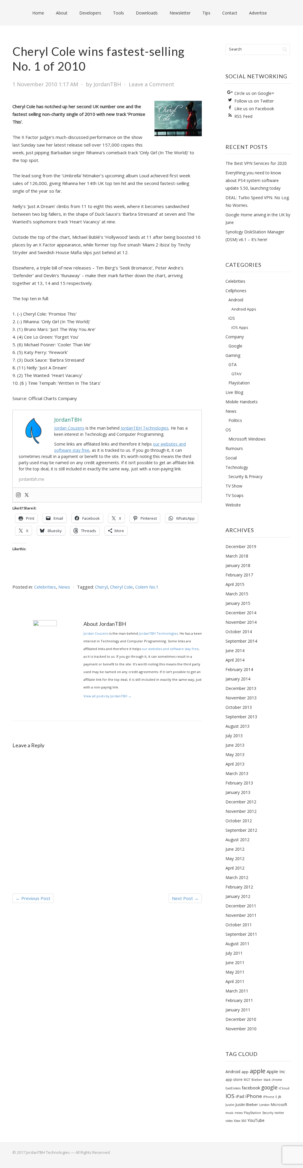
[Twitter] (26, 495)
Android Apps (243, 309)
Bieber (257, 1079)
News (64, 587)
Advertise (258, 13)
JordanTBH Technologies (145, 428)
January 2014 (237, 679)
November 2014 (241, 622)
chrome (277, 1080)
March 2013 (236, 773)
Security (267, 1113)
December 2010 (240, 1019)
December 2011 (240, 906)
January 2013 (237, 792)
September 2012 (241, 830)
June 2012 (234, 849)
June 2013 (234, 745)
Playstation (239, 383)
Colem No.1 (147, 587)
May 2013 (234, 754)
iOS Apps (239, 327)
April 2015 (234, 584)
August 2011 (237, 943)
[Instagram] (18, 495)
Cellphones (235, 290)
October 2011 (238, 924)
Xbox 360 (240, 1121)
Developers (90, 13)
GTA (232, 364)
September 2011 (241, 934)
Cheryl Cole (121, 587)
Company (234, 336)
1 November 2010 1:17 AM (45, 84)
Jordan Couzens (69, 428)
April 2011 (234, 981)
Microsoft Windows (247, 439)
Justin (229, 1104)
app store (234, 1079)
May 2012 (234, 858)
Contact (229, 13)
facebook (251, 1088)
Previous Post (33, 898)
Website (233, 505)
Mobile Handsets (241, 402)
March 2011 (236, 991)
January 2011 (237, 1010)
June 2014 (234, 650)
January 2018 (237, 565)
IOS (230, 1096)
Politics (235, 420)
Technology (236, 467)
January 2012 (237, 896)
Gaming (232, 355)
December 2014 (240, 612)
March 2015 (236, 594)
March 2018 (236, 556)
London (264, 1105)
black (267, 1080)
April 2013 (234, 764)
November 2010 (241, 1028)
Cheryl (101, 587)
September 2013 (241, 716)
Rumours (234, 448)
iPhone (253, 1096)
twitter (279, 1113)
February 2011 (239, 1000)
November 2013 (241, 698)
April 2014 (234, 660)
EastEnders (233, 1088)
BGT (247, 1079)
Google (235, 346)
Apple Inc (276, 1071)
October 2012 (238, 820)
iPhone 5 (270, 1096)
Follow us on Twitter (254, 101)
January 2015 (237, 603)
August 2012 (237, 839)
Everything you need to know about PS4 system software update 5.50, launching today (253, 180)
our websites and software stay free (170, 648)
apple (257, 1071)
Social (231, 458)
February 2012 (239, 887)
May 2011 (234, 972)
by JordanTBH (103, 84)
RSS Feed (243, 116)
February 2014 (239, 669)
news (239, 1112)
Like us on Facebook (254, 108)
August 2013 (237, 726)
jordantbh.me (31, 479)
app (245, 1071)
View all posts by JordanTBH (107, 696)
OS (228, 430)
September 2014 (241, 641)
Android (235, 300)
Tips (206, 13)
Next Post (185, 898)
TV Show (233, 486)
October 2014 (238, 631)
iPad (240, 1096)
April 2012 (234, 868)
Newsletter (180, 13)
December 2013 (240, 688)
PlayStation (252, 1112)
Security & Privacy (245, 476)
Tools (118, 13)
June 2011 (234, 962)
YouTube (256, 1120)
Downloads (147, 13)
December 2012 (240, 802)
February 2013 (239, 783)
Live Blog (234, 392)
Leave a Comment (151, 84)
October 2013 (238, 707)
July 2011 (234, 953)
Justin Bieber (247, 1104)
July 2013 (234, 735)
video (229, 1121)
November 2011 (241, 915)
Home (38, 13)
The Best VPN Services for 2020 (256, 163)
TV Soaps (234, 495)
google (269, 1087)
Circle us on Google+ (254, 93)
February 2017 (239, 575)
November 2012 (241, 811)
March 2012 (236, 877)
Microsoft (279, 1104)
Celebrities (45, 587)
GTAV (236, 373)
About (61, 13)
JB (279, 1096)
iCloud (284, 1088)
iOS (231, 318)
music (229, 1113)
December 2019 (240, 546)
